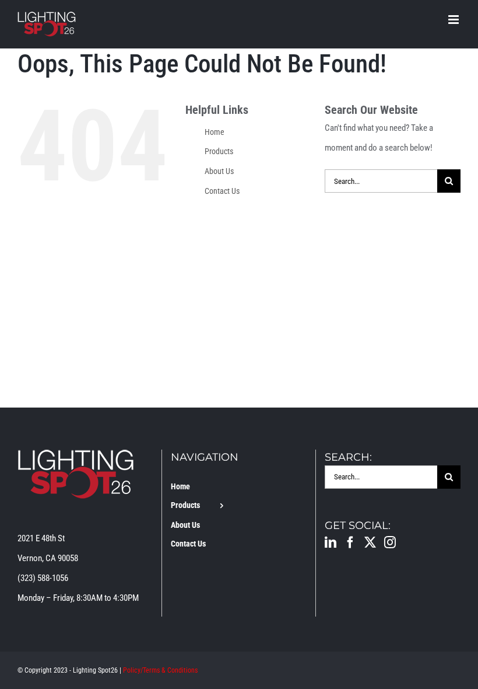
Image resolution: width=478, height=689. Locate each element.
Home (214, 132)
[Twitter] (370, 542)
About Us (219, 171)
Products (219, 151)
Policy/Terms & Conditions (160, 670)
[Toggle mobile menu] (454, 19)
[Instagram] (390, 542)
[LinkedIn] (330, 542)
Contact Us (222, 191)
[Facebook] (350, 542)
